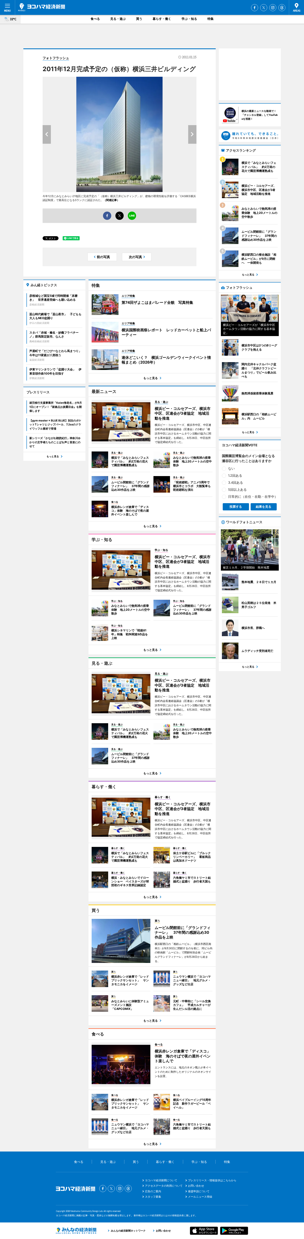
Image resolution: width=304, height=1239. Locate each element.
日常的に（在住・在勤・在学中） (253, 496)
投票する (236, 506)
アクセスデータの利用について (164, 1185)
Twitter (263, 7)
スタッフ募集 (153, 1196)
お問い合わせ (196, 1185)
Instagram (272, 7)
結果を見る (263, 506)
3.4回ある (235, 482)
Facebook (254, 7)
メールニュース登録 (200, 1196)
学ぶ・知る (189, 19)
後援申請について (198, 1191)
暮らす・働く (162, 19)
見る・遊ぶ (118, 19)
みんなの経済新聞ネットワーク (76, 1231)
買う (139, 19)
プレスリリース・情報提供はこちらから (212, 1180)
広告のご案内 (153, 1191)
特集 (210, 19)
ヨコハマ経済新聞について (161, 1180)
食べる (95, 19)
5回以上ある (237, 489)
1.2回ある (235, 475)
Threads (281, 7)
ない (231, 468)
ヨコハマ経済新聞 (41, 7)
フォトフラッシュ (56, 58)
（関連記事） (111, 200)
